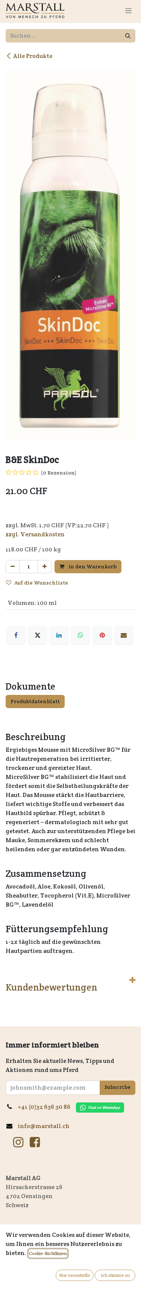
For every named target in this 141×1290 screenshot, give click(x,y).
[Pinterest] (102, 635)
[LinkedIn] (59, 635)
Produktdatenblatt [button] (35, 701)
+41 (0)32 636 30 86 (47, 1107)
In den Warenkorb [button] (92, 566)
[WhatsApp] (80, 635)
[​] (18, 1142)
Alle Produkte (32, 56)
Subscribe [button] (117, 1087)
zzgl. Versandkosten (35, 534)
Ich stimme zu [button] (115, 1275)
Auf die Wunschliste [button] (41, 582)
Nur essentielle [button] (74, 1275)
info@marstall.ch (44, 1126)
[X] (38, 635)
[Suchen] (127, 36)
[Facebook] (16, 635)
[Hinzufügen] (45, 566)
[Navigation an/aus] (128, 10)
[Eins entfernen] (13, 566)
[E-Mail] (124, 635)
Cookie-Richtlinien (48, 1253)
